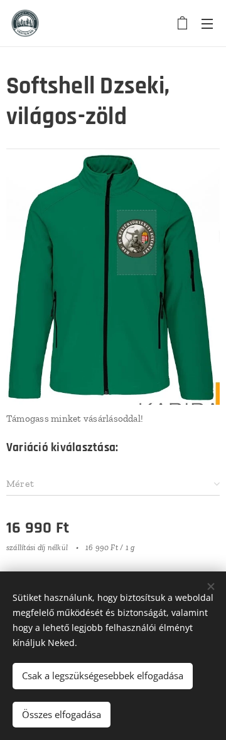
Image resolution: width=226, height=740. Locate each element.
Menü (207, 23)
